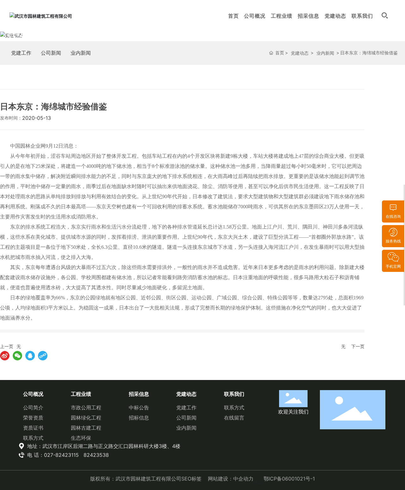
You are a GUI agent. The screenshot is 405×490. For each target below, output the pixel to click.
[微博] (4, 355)
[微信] (17, 355)
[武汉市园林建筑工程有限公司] (40, 15)
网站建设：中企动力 (230, 478)
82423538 (96, 455)
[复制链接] (42, 355)
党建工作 (21, 53)
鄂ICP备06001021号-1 (289, 478)
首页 (233, 16)
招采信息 (308, 16)
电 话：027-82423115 (52, 455)
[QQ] (30, 355)
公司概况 (254, 16)
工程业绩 (281, 16)
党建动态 (335, 16)
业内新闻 (81, 53)
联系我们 (362, 16)
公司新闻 (51, 53)
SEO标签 (191, 478)
